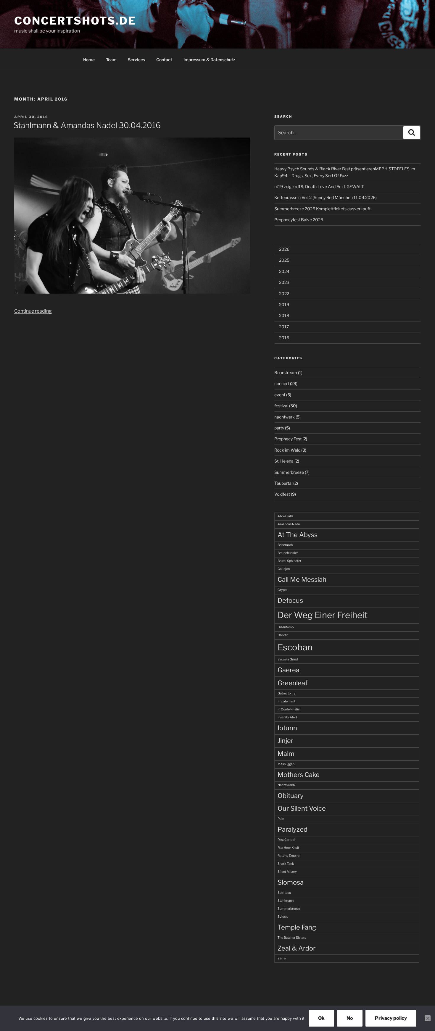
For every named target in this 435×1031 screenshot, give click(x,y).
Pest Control (286, 840)
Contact (164, 59)
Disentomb (286, 627)
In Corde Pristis (288, 709)
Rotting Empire (288, 856)
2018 (284, 315)
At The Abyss (298, 535)
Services (136, 59)
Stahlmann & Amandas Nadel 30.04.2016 (87, 125)
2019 (284, 304)
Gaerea (288, 670)
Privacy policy (391, 1018)
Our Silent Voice (302, 808)
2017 (284, 326)
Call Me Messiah (302, 579)
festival (281, 405)
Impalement (286, 701)
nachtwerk (284, 416)
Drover (283, 635)
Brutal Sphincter (289, 561)
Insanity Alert (287, 717)
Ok (321, 1018)
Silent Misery (287, 872)
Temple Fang (297, 927)
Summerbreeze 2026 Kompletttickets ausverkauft (322, 208)
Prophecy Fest (288, 438)
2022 (284, 293)
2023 (284, 282)
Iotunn (287, 728)
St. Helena (284, 460)
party (279, 427)
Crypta (283, 590)
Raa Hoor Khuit (288, 848)
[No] (428, 1018)
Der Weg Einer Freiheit (323, 615)
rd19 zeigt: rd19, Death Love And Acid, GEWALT (319, 186)
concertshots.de (75, 20)
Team (111, 59)
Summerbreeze (289, 472)
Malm (286, 753)
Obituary (291, 795)
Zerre (282, 958)
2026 (284, 249)
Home (89, 59)
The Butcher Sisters (292, 938)
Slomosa (291, 882)
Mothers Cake (299, 774)
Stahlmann (286, 901)
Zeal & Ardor (296, 948)
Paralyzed (292, 829)
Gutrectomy (286, 693)
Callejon (284, 569)
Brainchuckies (288, 553)
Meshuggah (286, 764)
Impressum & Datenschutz (209, 59)
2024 (284, 271)
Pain (281, 819)
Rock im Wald (287, 450)
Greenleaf (292, 683)
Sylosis (283, 917)
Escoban (295, 647)
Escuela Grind (288, 659)
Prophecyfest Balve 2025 (298, 219)
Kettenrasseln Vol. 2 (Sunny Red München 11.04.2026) (325, 197)
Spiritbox (284, 893)
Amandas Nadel (289, 524)
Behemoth (285, 545)
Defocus (290, 600)
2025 (284, 260)
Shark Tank (286, 864)
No (350, 1018)
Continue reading (33, 311)
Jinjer (285, 740)
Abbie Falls (285, 516)
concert (281, 383)
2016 (284, 337)
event (279, 394)
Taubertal (283, 483)
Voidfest (282, 494)
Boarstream (285, 372)
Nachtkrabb (286, 785)
